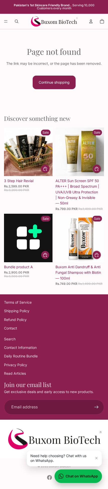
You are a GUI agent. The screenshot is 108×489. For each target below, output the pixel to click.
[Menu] (6, 21)
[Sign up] (96, 407)
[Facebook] (49, 477)
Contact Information (20, 347)
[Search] (16, 21)
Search (10, 339)
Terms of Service (18, 302)
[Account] (90, 21)
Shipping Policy (16, 311)
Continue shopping (54, 82)
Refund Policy (15, 319)
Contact (10, 328)
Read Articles (15, 373)
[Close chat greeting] (96, 458)
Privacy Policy (15, 364)
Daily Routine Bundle (21, 356)
